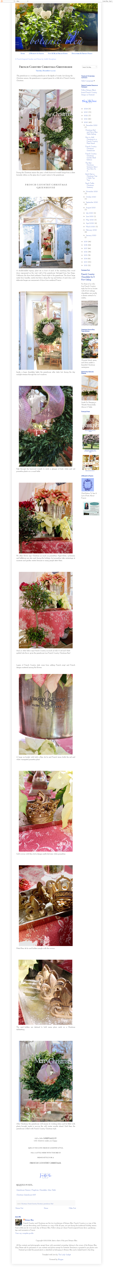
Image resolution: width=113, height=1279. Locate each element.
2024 (86, 109)
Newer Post (19, 1208)
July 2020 (90, 213)
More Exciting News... (90, 470)
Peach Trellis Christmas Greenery (89, 185)
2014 (86, 259)
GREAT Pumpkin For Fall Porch (90, 431)
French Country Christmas (35, 1203)
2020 (86, 122)
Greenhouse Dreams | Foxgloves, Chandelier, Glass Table (36, 1190)
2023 (86, 112)
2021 (86, 119)
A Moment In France (36, 53)
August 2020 (91, 208)
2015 (86, 255)
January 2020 (91, 235)
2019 (86, 242)
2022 (86, 115)
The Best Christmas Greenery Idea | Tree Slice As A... (91, 167)
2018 (86, 245)
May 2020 (90, 220)
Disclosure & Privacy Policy (82, 53)
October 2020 (91, 197)
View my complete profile (24, 1233)
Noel (52, 1203)
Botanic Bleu (29, 1220)
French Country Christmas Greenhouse (91, 148)
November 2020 (92, 191)
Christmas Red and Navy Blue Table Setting (91, 132)
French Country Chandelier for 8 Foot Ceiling (88, 277)
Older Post (72, 1208)
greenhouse (47, 1203)
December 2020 (91, 125)
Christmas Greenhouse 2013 (26, 1195)
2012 (86, 265)
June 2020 (90, 216)
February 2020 (91, 230)
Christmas (24, 1203)
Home (23, 53)
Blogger (60, 1259)
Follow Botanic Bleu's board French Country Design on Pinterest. (89, 92)
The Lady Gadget (64, 1255)
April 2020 (90, 223)
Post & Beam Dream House (58, 53)
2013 (86, 262)
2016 (86, 252)
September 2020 (92, 202)
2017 (86, 248)
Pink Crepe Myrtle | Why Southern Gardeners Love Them (90, 451)
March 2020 (91, 227)
